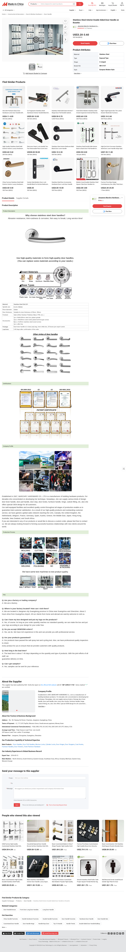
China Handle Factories (11, 919)
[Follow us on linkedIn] (123, 933)
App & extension (101, 10)
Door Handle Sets (103, 919)
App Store (7, 933)
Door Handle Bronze (10, 910)
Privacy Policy (93, 945)
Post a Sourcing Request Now (56, 805)
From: (11, 778)
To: (12, 783)
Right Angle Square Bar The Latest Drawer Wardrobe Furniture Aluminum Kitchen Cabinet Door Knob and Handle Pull (111, 112)
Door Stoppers (70, 744)
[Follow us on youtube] (117, 933)
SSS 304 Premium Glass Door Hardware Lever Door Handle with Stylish (12, 112)
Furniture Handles (8, 747)
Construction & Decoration (16, 14)
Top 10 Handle (57, 924)
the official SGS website (49, 685)
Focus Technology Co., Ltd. (49, 945)
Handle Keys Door (43, 924)
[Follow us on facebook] (109, 933)
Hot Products (23, 939)
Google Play (19, 933)
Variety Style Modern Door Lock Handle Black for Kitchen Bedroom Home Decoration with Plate (37, 183)
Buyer (81, 10)
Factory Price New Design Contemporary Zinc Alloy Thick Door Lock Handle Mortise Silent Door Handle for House (112, 183)
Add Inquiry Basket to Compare (36, 73)
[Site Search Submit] (79, 4)
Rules (122, 10)
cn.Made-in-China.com (82, 941)
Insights (104, 939)
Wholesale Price (74, 939)
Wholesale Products (63, 939)
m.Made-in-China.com (68, 941)
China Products (33, 939)
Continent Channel (86, 939)
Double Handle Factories (50, 919)
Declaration (84, 945)
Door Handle (48, 14)
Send (16, 805)
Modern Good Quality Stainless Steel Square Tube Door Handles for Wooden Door (87, 183)
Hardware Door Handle (86, 919)
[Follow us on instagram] (114, 933)
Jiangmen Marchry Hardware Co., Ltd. (88, 26)
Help (89, 10)
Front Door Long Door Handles (29, 910)
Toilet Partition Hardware (32, 747)
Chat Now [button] (113, 43)
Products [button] (34, 4)
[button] (74, 4)
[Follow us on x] (112, 933)
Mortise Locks (40, 744)
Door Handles (17, 744)
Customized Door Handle (11, 924)
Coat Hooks (79, 744)
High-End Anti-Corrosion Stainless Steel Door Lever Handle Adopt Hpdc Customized (112, 147)
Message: (10, 788)
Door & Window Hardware (34, 14)
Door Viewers (18, 747)
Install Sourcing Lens (51, 933)
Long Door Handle (48, 910)
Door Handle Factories (68, 919)
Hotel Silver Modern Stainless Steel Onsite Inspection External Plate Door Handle (87, 112)
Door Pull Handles (29, 744)
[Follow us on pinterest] (120, 933)
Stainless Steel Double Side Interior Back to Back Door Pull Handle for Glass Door (86, 147)
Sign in (122, 5)
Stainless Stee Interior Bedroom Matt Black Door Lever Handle (63, 147)
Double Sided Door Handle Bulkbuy (89, 924)
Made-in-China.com (54, 941)
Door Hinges (60, 744)
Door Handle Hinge (28, 924)
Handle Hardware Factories (30, 919)
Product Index (96, 939)
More (3, 927)
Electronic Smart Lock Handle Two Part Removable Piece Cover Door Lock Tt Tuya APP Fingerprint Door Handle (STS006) (37, 147)
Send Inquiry (85, 43)
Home (4, 14)
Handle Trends (70, 924)
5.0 (100, 200)
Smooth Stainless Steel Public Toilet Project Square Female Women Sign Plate (88, 882)
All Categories (9, 10)
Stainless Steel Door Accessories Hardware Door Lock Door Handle (62, 183)
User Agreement (73, 945)
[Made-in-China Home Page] (12, 4)
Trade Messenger (33, 933)
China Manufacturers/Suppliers (47, 939)
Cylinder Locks (50, 744)
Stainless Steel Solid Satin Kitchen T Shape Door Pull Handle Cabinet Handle (62, 112)
